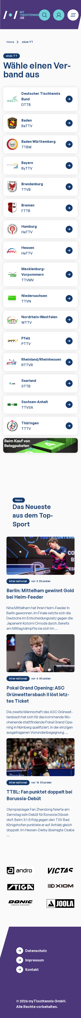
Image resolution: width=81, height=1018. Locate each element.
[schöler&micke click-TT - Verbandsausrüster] (40, 445)
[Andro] (20, 870)
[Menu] (73, 15)
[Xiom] (60, 886)
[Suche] (44, 15)
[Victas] (60, 871)
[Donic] (20, 903)
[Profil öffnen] (58, 15)
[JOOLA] (60, 903)
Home (10, 42)
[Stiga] (20, 887)
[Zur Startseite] (21, 15)
